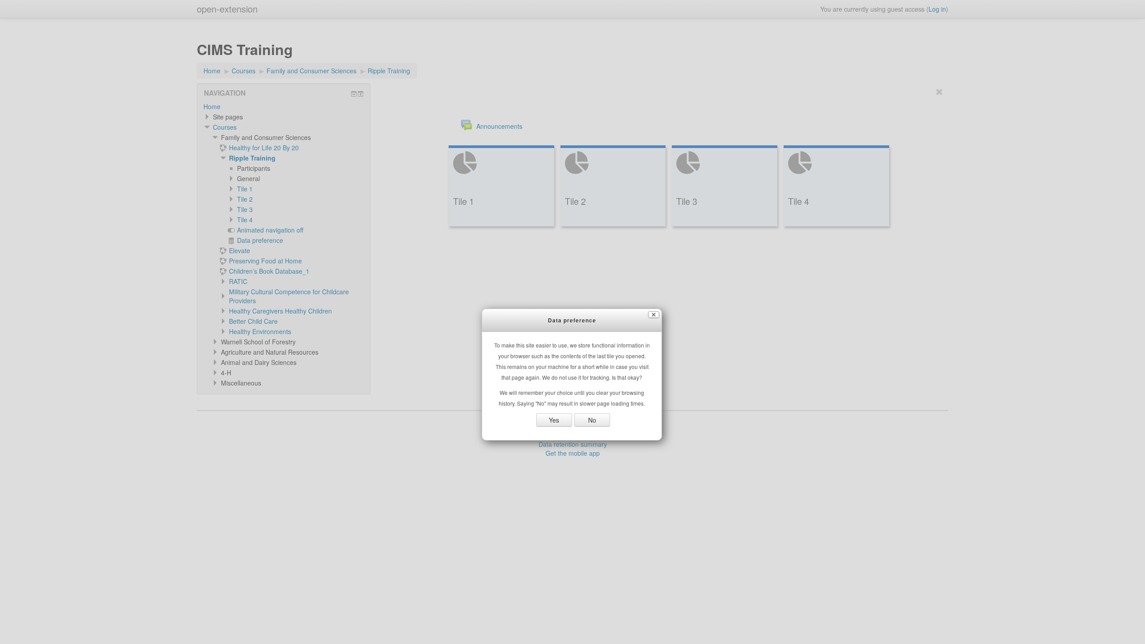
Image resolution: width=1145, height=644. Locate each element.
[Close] (653, 314)
